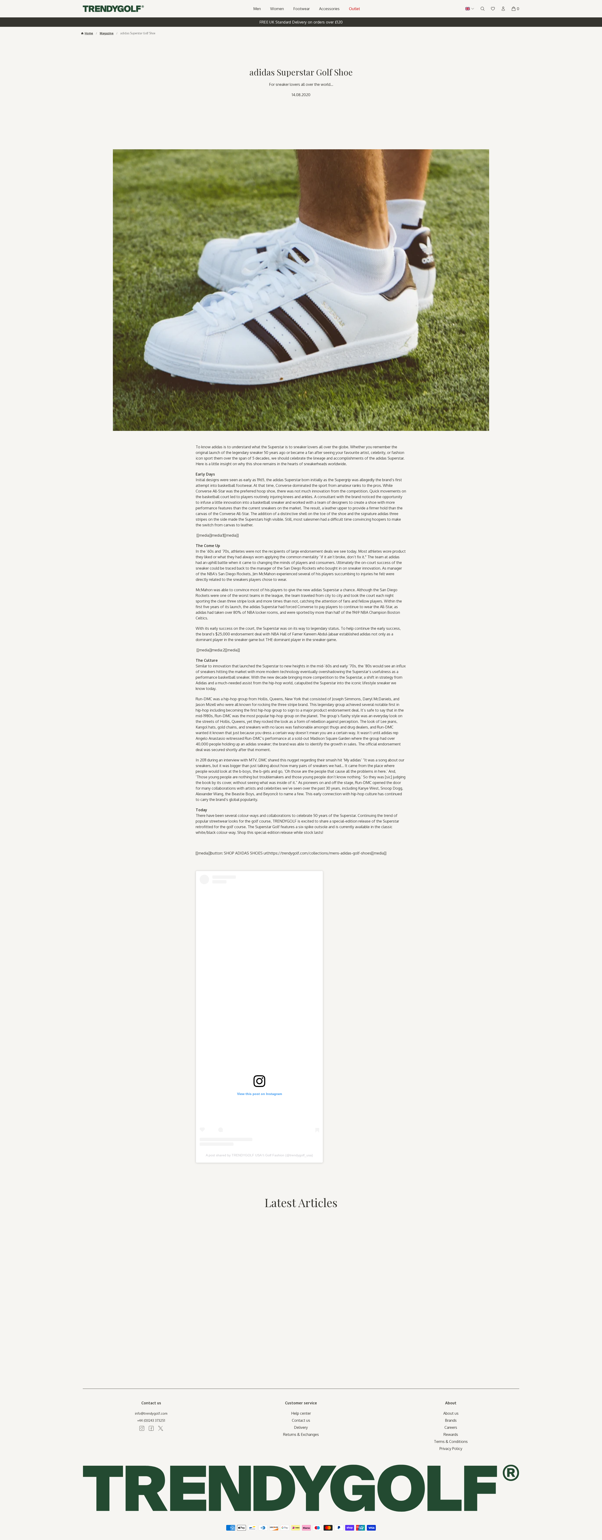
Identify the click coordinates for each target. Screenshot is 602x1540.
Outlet (354, 8)
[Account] (503, 8)
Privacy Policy (451, 1448)
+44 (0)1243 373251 (151, 1420)
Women (277, 8)
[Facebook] (151, 1428)
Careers (450, 1427)
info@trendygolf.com (151, 1413)
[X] (160, 1428)
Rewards (451, 1434)
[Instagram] (142, 1428)
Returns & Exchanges (301, 1434)
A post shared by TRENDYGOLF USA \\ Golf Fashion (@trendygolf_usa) (259, 1155)
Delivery (301, 1427)
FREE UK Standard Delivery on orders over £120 (301, 22)
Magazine (107, 33)
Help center (301, 1413)
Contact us (301, 1420)
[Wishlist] (493, 8)
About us (451, 1413)
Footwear (301, 8)
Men (257, 8)
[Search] (482, 8)
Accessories (329, 8)
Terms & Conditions (451, 1441)
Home (89, 33)
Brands (451, 1420)
